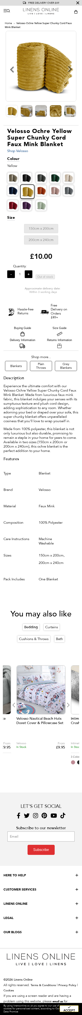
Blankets (16, 366)
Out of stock (45, 276)
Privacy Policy (67, 985)
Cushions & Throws (34, 639)
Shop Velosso (17, 151)
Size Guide (59, 328)
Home (8, 23)
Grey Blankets (66, 366)
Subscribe (41, 850)
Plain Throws (41, 366)
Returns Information (59, 340)
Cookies (8, 990)
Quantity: (20, 266)
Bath (59, 639)
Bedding (31, 627)
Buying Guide (22, 328)
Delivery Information (22, 340)
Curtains (51, 627)
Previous (14, 705)
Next (68, 705)
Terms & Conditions (43, 985)
